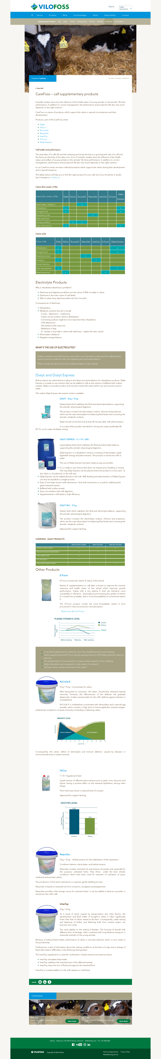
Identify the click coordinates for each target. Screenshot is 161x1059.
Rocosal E (44, 130)
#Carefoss (125, 78)
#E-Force (111, 78)
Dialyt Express (46, 142)
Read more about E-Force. (73, 611)
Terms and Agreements (110, 1052)
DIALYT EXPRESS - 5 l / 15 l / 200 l (74, 439)
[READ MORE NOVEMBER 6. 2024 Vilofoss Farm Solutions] (54, 999)
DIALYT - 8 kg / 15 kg (69, 398)
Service (39, 15)
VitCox (43, 127)
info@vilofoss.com (90, 1041)
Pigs (59, 22)
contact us (55, 177)
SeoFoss (100, 22)
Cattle (65, 22)
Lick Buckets (119, 22)
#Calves (118, 78)
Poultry (72, 22)
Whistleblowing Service (110, 1055)
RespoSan (44, 133)
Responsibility (110, 15)
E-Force (92, 22)
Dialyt (42, 124)
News (65, 15)
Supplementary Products (46, 22)
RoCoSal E (65, 681)
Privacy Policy (125, 1052)
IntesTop (43, 136)
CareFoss (109, 22)
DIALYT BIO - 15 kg (68, 505)
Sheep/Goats (82, 22)
